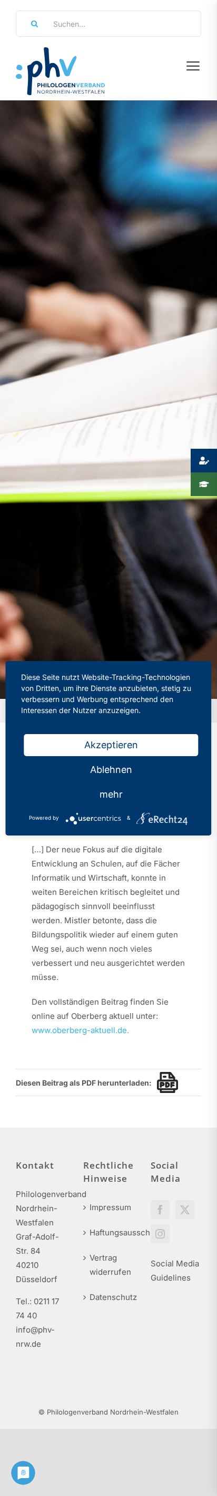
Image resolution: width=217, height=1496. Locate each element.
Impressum (109, 1207)
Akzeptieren (111, 744)
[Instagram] (160, 1233)
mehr (111, 794)
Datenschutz (109, 1297)
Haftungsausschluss (109, 1232)
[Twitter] (184, 1209)
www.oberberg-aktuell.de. (80, 1030)
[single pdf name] (165, 1082)
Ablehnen (111, 769)
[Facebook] (160, 1209)
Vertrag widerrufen (109, 1265)
